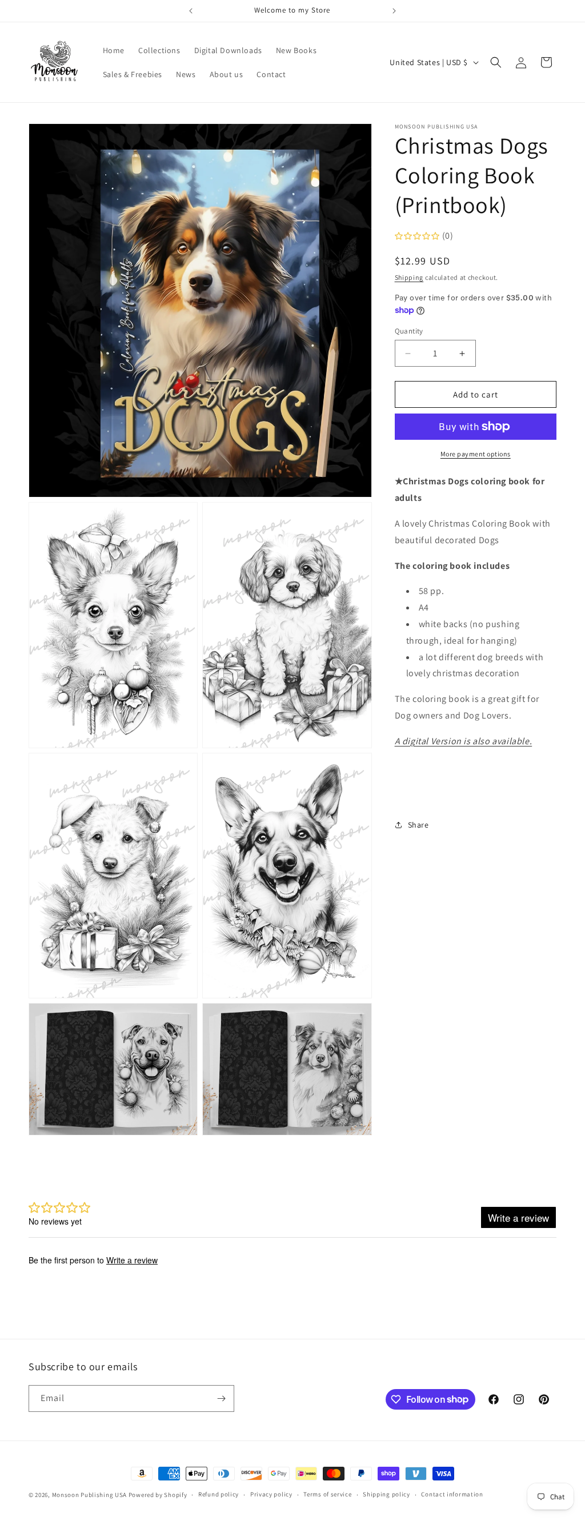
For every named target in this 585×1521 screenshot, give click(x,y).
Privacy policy (271, 1494)
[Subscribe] (221, 1398)
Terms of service (327, 1494)
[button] (495, 62)
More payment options (475, 454)
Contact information (452, 1494)
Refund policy (218, 1494)
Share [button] (418, 825)
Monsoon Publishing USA (89, 1495)
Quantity (409, 331)
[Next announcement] (394, 11)
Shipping (409, 277)
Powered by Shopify (158, 1495)
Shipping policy (386, 1494)
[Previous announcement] (190, 11)
